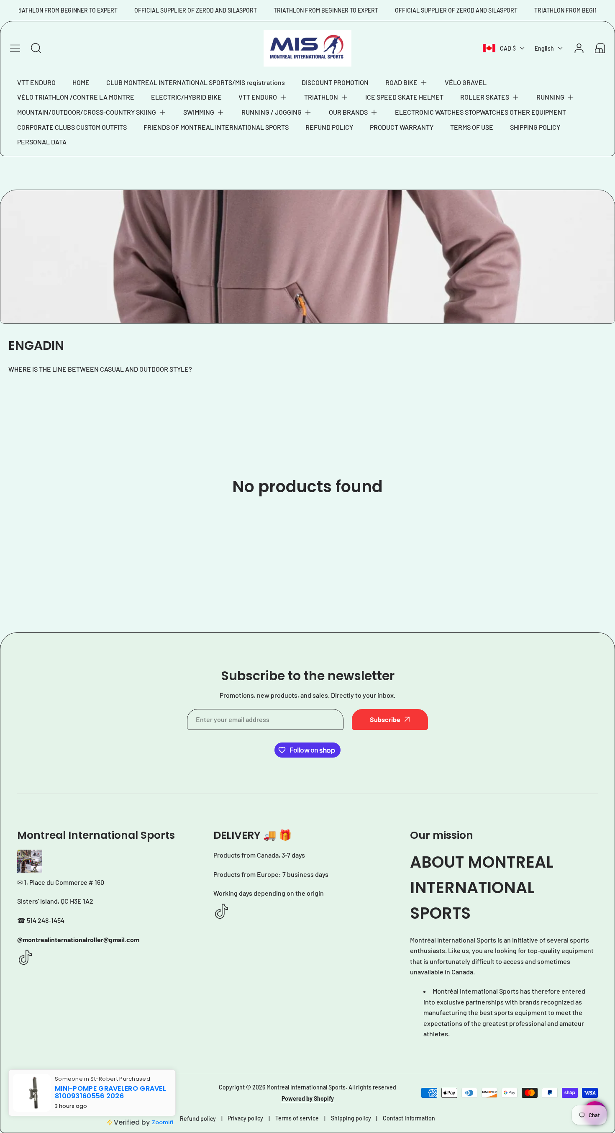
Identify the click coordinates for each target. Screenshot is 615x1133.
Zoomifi (162, 1122)
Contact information (409, 1118)
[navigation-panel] (15, 48)
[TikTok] (25, 958)
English (544, 48)
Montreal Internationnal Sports (306, 1087)
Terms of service (297, 1118)
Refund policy (198, 1118)
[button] (406, 82)
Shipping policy (351, 1118)
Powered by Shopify (308, 1098)
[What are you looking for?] (36, 48)
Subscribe (385, 719)
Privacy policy (245, 1118)
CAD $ (508, 48)
